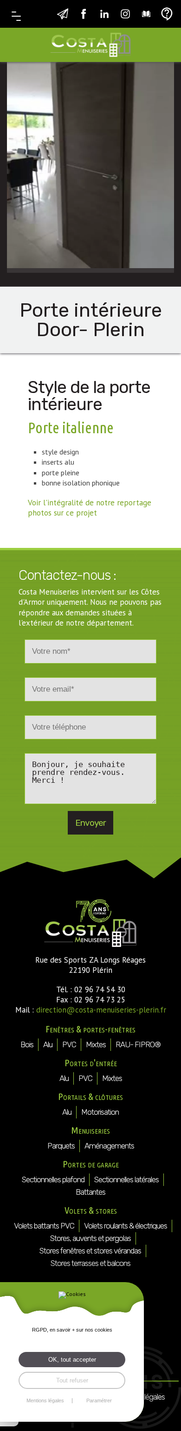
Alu (47, 1044)
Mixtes (96, 1044)
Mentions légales (45, 1400)
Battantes (90, 1192)
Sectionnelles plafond (53, 1179)
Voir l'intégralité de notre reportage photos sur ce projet (89, 507)
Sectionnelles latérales (126, 1179)
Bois (26, 1044)
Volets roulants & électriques (125, 1225)
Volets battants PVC (44, 1225)
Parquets (61, 1145)
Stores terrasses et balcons (90, 1263)
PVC (69, 1044)
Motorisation (100, 1112)
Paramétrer (99, 1400)
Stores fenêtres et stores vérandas (90, 1250)
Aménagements (109, 1145)
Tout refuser (72, 1380)
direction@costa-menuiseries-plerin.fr (101, 1010)
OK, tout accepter (72, 1359)
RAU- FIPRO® (138, 1044)
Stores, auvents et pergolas (90, 1238)
